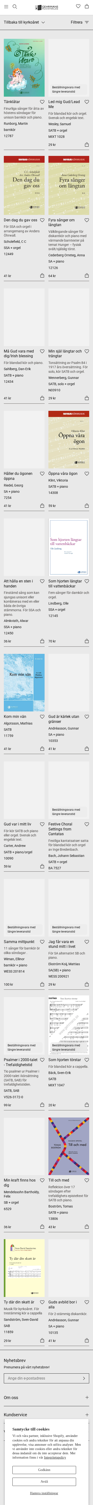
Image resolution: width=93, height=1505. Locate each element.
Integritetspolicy (55, 1457)
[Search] (14, 7)
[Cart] (86, 7)
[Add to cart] (86, 144)
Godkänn (44, 1470)
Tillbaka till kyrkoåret (21, 22)
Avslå (44, 1481)
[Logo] (46, 8)
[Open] (6, 6)
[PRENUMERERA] (84, 1378)
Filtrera (77, 22)
